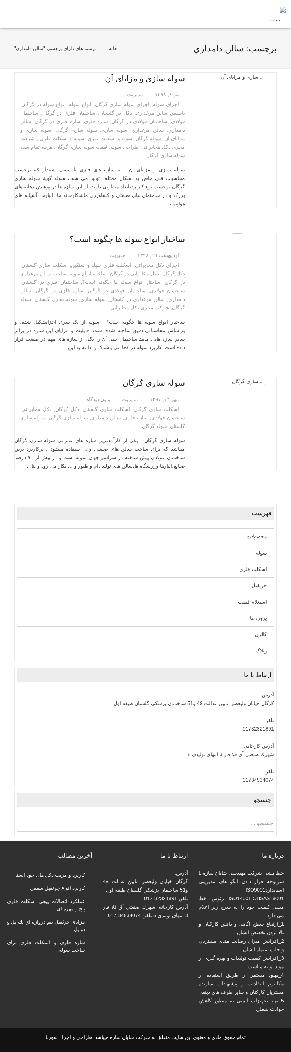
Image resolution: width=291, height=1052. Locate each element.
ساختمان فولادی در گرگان (139, 121)
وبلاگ (261, 651)
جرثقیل (259, 585)
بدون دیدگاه (98, 399)
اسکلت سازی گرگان (156, 409)
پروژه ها (258, 618)
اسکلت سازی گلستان (45, 265)
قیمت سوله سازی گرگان (81, 147)
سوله (261, 553)
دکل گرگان (173, 273)
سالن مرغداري (148, 130)
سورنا (52, 1037)
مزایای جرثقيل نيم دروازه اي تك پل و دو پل (46, 925)
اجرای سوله (166, 104)
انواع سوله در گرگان (44, 104)
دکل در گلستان (115, 113)
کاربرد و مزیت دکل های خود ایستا (50, 875)
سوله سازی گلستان (56, 299)
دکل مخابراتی (36, 409)
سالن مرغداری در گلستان (137, 299)
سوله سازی (114, 130)
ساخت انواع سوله (88, 273)
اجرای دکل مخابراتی (157, 265)
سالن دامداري (106, 417)
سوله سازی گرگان (76, 130)
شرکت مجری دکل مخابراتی (139, 307)
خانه (113, 48)
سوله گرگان (148, 138)
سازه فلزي (96, 121)
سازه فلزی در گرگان (57, 121)
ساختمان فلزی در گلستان (50, 282)
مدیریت (135, 94)
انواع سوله (80, 104)
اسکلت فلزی (253, 569)
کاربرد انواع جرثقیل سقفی (57, 888)
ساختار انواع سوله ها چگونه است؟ (127, 239)
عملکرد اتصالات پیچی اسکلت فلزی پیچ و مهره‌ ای (46, 904)
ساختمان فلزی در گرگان (69, 113)
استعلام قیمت (252, 602)
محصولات (257, 536)
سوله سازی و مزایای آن (145, 78)
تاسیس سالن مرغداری (160, 113)
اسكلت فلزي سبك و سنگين (101, 265)
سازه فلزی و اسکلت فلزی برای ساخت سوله (46, 946)
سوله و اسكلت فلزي (110, 138)
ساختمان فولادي (167, 290)
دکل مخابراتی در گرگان (134, 273)
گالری (261, 634)
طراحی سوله (124, 147)
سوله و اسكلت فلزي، (61, 138)
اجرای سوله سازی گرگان (122, 104)
